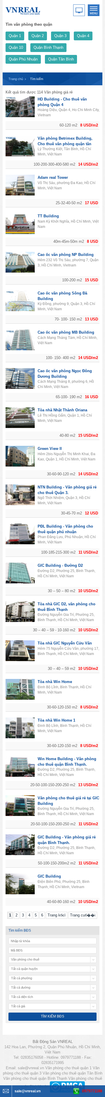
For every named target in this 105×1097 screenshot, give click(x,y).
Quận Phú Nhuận (23, 59)
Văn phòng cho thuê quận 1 (68, 1068)
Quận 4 (83, 36)
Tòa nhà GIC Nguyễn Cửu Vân (65, 643)
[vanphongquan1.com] (23, 10)
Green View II (50, 448)
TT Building (48, 216)
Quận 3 (60, 36)
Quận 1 (15, 36)
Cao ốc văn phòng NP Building (66, 254)
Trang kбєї (57, 915)
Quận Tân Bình (61, 59)
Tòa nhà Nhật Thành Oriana (62, 410)
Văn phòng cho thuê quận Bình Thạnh (35, 1078)
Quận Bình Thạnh (48, 47)
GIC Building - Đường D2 (60, 565)
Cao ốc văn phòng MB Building (66, 332)
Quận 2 (38, 36)
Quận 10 (16, 47)
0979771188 (92, 1091)
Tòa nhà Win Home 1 (56, 720)
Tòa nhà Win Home (55, 682)
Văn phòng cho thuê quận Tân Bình (72, 1073)
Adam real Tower (53, 177)
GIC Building (49, 876)
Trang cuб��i (82, 915)
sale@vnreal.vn (31, 1068)
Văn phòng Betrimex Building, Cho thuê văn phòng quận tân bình (65, 144)
